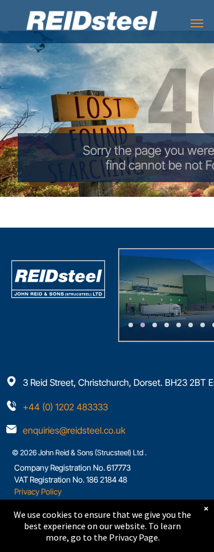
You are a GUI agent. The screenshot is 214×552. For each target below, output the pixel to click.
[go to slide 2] (142, 325)
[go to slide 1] (130, 325)
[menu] (196, 23)
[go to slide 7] (202, 325)
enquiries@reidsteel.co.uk (74, 430)
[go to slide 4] (166, 325)
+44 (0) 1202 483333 (65, 407)
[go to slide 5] (178, 325)
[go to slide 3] (154, 325)
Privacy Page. (134, 537)
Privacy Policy (38, 491)
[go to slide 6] (190, 325)
